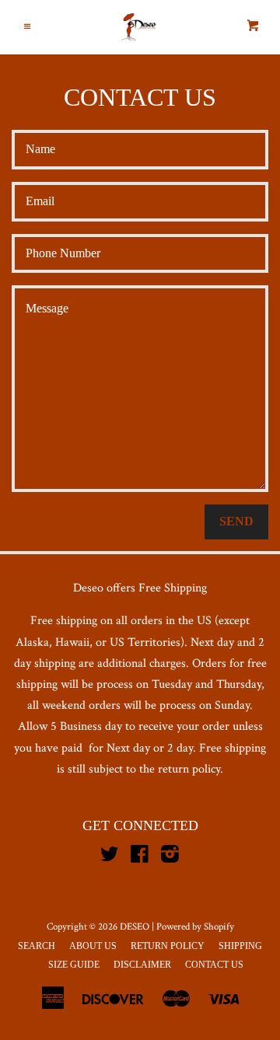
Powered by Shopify (195, 926)
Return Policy (168, 946)
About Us (93, 946)
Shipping (240, 946)
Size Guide (74, 964)
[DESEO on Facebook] (139, 858)
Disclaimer (142, 964)
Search (36, 946)
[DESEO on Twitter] (109, 858)
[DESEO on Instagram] (170, 858)
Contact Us (214, 964)
